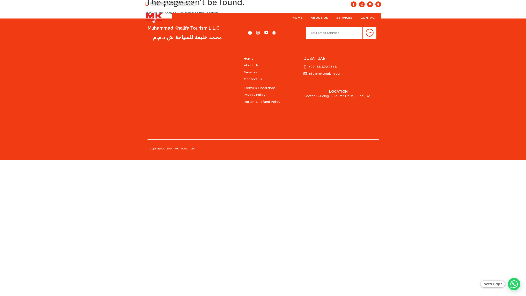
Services (344, 18)
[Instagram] (362, 4)
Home (297, 18)
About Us (319, 18)
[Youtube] (370, 4)
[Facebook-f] (353, 4)
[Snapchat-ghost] (378, 4)
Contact (369, 18)
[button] (514, 284)
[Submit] (369, 33)
